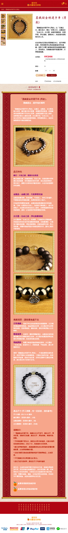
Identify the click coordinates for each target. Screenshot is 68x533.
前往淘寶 (19, 507)
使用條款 (42, 507)
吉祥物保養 (58, 81)
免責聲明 (46, 507)
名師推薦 (26, 507)
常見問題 (37, 507)
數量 (36, 71)
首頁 (2, 9)
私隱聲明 (44, 507)
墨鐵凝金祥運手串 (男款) (12, 9)
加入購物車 (52, 75)
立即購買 (40, 75)
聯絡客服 (49, 507)
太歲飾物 (28, 507)
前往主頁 (21, 507)
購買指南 (48, 81)
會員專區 (32, 507)
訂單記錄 (35, 507)
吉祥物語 (23, 507)
